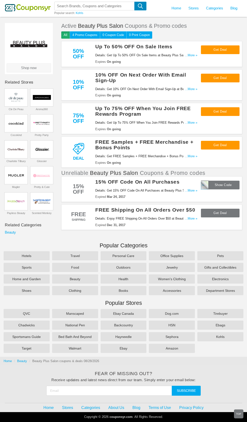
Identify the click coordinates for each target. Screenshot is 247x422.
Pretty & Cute (42, 187)
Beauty (10, 232)
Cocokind (16, 135)
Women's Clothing (172, 279)
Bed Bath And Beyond (75, 337)
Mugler (16, 187)
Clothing (75, 291)
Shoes (26, 291)
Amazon (172, 348)
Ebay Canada (123, 313)
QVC (26, 313)
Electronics (220, 279)
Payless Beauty (16, 213)
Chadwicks (26, 325)
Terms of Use (160, 408)
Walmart (75, 348)
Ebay (123, 348)
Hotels (26, 256)
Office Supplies (171, 256)
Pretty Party (42, 135)
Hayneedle (123, 337)
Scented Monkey (42, 213)
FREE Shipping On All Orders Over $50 (145, 210)
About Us (116, 408)
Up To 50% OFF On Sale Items (133, 46)
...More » (191, 55)
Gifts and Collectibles (220, 267)
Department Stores (220, 291)
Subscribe (186, 391)
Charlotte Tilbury (16, 161)
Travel (75, 256)
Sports (27, 267)
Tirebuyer (220, 313)
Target (26, 348)
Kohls (79, 13)
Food (75, 267)
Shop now (29, 68)
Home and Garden (26, 279)
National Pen (75, 325)
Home (8, 361)
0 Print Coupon (139, 35)
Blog (233, 8)
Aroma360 (42, 109)
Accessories (172, 291)
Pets (220, 256)
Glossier (42, 161)
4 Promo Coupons (84, 35)
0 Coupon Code (113, 35)
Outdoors (123, 267)
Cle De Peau (16, 109)
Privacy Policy (191, 408)
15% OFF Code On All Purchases (137, 182)
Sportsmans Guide (26, 337)
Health (123, 279)
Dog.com (172, 313)
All (65, 35)
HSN (171, 325)
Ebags (220, 325)
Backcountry (123, 325)
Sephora (171, 337)
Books (123, 291)
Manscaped (75, 313)
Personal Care (123, 256)
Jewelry (172, 267)
